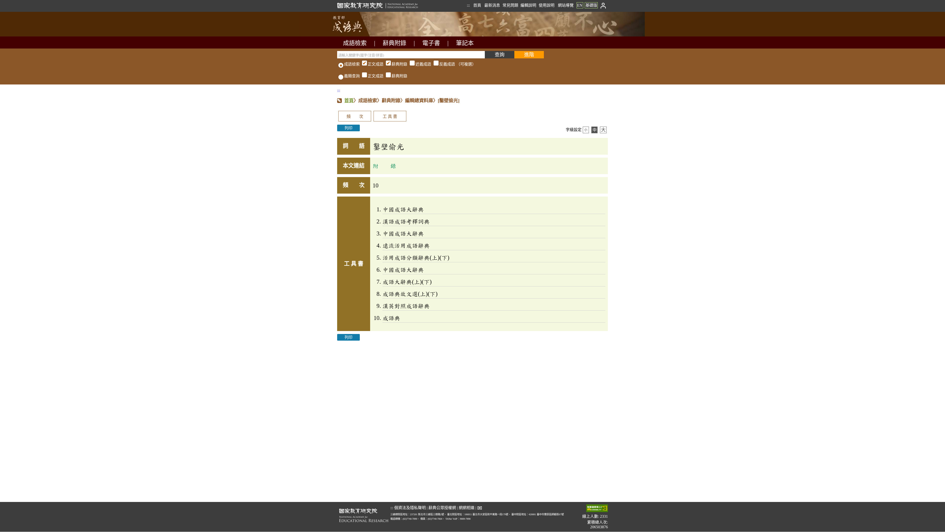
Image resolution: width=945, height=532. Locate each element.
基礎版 (591, 5)
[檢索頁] (361, 35)
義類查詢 (352, 76)
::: (468, 5)
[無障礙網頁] (597, 508)
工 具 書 (390, 116)
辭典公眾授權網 (442, 508)
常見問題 (510, 5)
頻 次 (354, 116)
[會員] (603, 5)
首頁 (477, 5)
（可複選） (422, 64)
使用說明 (546, 5)
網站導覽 (566, 5)
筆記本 (465, 43)
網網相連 (466, 508)
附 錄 (384, 166)
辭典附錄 (394, 43)
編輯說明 (528, 5)
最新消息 (492, 5)
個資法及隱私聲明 (410, 508)
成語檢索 (355, 43)
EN (580, 5)
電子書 (431, 43)
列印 (348, 128)
